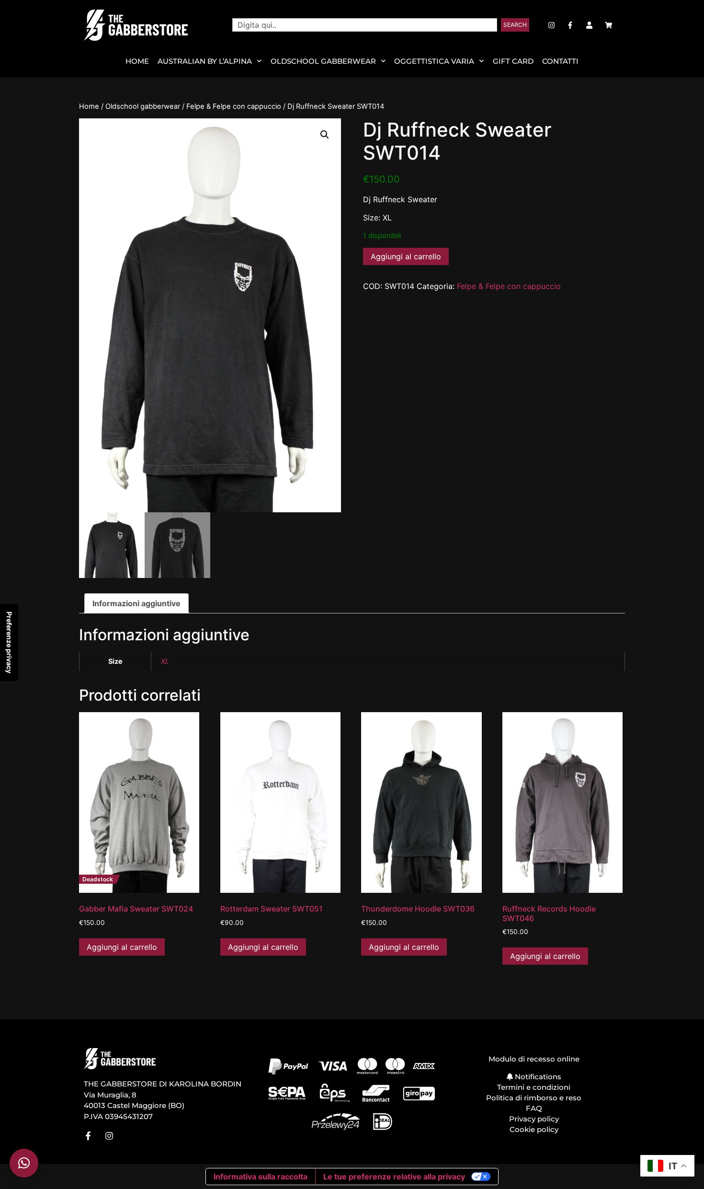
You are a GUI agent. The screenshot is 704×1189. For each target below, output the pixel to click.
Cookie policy (534, 1129)
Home (137, 61)
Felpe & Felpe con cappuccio (233, 106)
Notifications (537, 1076)
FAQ (534, 1108)
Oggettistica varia (434, 61)
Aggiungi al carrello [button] (122, 947)
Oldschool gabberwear (142, 106)
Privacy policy (534, 1118)
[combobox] (364, 25)
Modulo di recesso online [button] (533, 1058)
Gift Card (513, 61)
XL (165, 661)
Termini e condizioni (533, 1087)
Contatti (560, 61)
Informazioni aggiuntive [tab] (136, 603)
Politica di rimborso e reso (533, 1097)
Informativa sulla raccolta (260, 1176)
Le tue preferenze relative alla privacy (394, 1176)
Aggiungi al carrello (406, 256)
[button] (324, 134)
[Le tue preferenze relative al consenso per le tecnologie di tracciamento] (9, 642)
